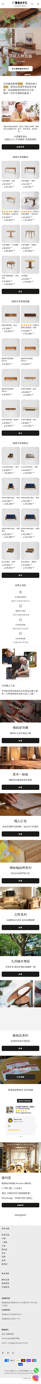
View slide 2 (20, 73)
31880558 (12, 1193)
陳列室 (4, 1264)
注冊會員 (5, 1287)
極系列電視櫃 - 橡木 (9, 325)
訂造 (3, 1245)
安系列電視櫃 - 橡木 (28, 420)
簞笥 (3, 1253)
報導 (3, 1260)
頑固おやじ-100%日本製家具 (19, 1371)
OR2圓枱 (24, 276)
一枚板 (4, 1242)
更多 (20, 291)
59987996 (15, 1338)
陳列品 (4, 1249)
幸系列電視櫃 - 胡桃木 (10, 420)
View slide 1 (14, 73)
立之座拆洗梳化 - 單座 (10, 467)
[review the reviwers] (9, 1126)
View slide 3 (27, 73)
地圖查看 (20, 1205)
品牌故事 (20, 147)
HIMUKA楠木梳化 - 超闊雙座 (30, 529)
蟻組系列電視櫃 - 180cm (8, 390)
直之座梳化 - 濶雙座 (28, 562)
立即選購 (20, 1077)
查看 (20, 741)
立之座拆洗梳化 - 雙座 (29, 467)
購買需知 (5, 1283)
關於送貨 (5, 1279)
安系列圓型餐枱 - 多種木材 (10, 277)
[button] (32, 4)
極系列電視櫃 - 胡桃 (28, 327)
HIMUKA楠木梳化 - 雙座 (30, 498)
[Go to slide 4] (22, 1136)
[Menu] (3, 4)
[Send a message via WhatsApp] (36, 1370)
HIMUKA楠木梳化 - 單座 (11, 498)
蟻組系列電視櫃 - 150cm (27, 359)
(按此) (29, 1198)
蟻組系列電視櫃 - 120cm (8, 359)
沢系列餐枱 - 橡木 (8, 181)
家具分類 (5, 1234)
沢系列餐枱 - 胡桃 (28, 181)
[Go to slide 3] (20, 1136)
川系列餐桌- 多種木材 (10, 214)
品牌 (3, 1256)
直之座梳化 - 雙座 (8, 562)
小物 (3, 1238)
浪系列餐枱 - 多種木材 (29, 214)
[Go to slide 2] (18, 1136)
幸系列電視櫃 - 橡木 (28, 389)
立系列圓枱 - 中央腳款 (10, 245)
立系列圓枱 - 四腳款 (28, 245)
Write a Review (25, 1101)
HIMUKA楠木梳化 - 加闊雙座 (11, 529)
